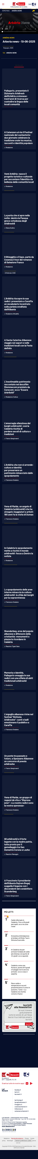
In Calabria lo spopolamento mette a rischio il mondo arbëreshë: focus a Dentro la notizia (18, 552)
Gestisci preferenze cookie (23, 1140)
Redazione (7, 1138)
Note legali (10, 1140)
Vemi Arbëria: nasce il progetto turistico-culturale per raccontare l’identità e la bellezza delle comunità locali (19, 177)
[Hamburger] (3, 4)
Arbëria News (17, 11)
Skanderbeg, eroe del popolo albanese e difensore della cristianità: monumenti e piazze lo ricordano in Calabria (18, 636)
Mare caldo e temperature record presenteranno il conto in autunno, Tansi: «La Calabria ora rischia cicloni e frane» (20, 988)
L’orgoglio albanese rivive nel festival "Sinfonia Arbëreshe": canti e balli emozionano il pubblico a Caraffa (18, 719)
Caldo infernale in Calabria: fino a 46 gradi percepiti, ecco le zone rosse (20, 923)
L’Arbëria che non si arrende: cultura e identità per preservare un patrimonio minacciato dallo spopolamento (18, 470)
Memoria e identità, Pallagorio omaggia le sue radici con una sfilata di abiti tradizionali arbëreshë (18, 676)
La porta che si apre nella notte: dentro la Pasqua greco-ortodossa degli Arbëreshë (17, 219)
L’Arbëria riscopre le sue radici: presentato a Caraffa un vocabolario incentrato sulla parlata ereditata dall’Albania (18, 304)
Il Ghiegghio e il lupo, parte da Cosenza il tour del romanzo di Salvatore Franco (19, 260)
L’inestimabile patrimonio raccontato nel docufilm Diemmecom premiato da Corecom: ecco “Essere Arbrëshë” (17, 387)
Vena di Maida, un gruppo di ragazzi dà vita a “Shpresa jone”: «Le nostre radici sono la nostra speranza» (18, 801)
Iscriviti (29, 1024)
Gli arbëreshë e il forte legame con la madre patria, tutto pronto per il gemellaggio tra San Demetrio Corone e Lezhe (18, 844)
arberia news (11, 53)
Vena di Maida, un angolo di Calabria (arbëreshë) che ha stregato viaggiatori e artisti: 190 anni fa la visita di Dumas (19, 510)
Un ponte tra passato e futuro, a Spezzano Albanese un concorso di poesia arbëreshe (18, 759)
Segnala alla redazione (17, 1138)
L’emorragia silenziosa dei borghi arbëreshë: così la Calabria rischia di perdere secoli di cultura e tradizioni (17, 428)
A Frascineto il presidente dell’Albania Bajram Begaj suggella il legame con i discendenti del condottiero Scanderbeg (18, 886)
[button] (33, 11)
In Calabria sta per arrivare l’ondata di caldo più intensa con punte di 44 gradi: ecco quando (20, 953)
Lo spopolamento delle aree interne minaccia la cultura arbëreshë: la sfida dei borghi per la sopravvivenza (19, 593)
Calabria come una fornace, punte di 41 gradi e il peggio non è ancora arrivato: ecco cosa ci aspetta (20, 969)
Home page (6, 11)
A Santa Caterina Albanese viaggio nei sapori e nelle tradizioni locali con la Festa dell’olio (18, 344)
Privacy (27, 1138)
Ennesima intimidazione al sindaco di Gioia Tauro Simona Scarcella (20, 938)
